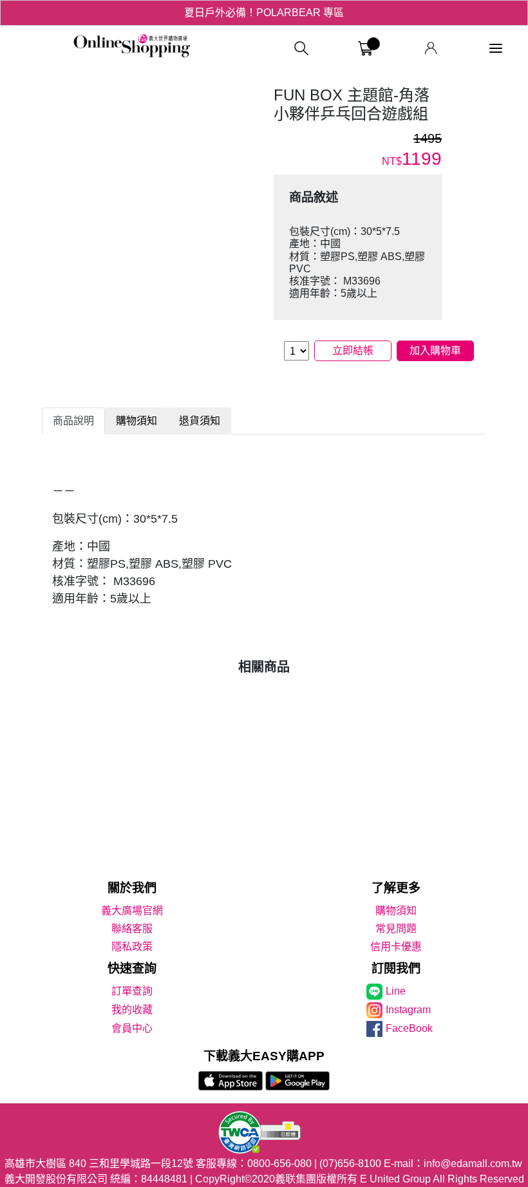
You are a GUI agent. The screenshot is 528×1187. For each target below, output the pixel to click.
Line (396, 991)
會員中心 (132, 1028)
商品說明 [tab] (73, 420)
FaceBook (409, 1028)
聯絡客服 (132, 928)
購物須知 (396, 910)
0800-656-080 (279, 1163)
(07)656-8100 (350, 1163)
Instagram (408, 1009)
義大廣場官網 (132, 910)
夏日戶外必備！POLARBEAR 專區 (264, 12)
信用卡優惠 (396, 946)
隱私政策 (132, 946)
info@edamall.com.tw (473, 1163)
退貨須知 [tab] (199, 420)
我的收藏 (132, 1009)
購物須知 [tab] (136, 420)
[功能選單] (496, 49)
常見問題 (396, 928)
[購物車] (365, 49)
